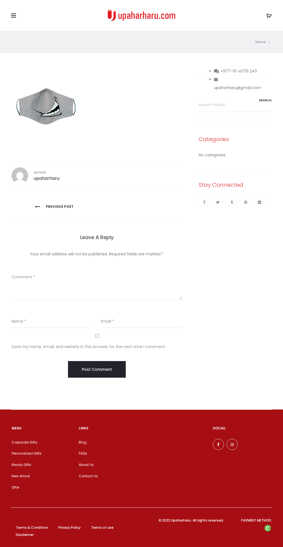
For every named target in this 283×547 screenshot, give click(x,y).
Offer (15, 487)
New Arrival (21, 476)
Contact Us (88, 476)
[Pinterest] (245, 202)
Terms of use (102, 527)
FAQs (83, 453)
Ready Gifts (21, 464)
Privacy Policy (69, 527)
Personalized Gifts (26, 453)
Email (107, 321)
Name (19, 321)
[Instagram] (232, 444)
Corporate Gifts (24, 442)
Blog (83, 442)
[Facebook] (204, 202)
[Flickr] (259, 202)
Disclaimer (25, 534)
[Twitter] (218, 202)
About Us (86, 464)
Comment (23, 277)
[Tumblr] (231, 202)
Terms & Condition (32, 527)
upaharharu (46, 178)
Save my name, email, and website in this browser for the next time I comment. (89, 346)
